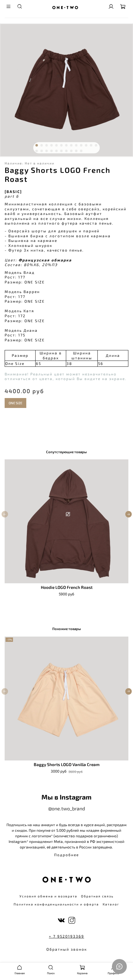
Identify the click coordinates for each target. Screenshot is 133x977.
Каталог (111, 904)
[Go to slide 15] (42, 151)
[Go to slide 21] (71, 151)
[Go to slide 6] (61, 145)
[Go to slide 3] (46, 145)
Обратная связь (97, 896)
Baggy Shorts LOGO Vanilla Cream (67, 764)
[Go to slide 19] (61, 151)
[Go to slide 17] (51, 151)
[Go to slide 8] (71, 145)
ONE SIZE (15, 403)
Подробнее (66, 854)
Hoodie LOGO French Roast (66, 587)
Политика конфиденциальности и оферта (56, 904)
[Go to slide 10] (81, 145)
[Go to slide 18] (56, 151)
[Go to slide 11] (86, 145)
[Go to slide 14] (37, 151)
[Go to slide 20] (66, 151)
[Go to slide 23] (81, 151)
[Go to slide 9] (76, 145)
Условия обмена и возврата (48, 896)
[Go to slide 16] (46, 151)
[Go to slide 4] (51, 145)
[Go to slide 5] (56, 145)
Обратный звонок (66, 949)
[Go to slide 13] (96, 145)
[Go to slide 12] (91, 145)
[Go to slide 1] (37, 145)
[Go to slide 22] (76, 151)
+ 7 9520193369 (66, 936)
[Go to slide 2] (42, 145)
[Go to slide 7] (66, 145)
